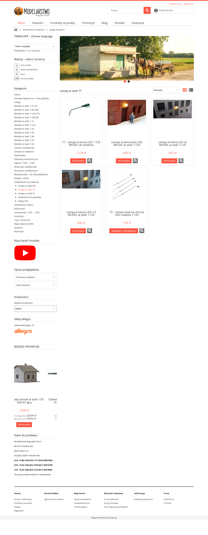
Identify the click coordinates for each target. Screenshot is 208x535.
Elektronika (19, 155)
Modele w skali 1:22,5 (25, 125)
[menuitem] (21, 23)
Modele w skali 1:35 (24, 128)
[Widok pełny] (191, 90)
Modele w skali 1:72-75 (25, 106)
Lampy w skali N (26, 193)
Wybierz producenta (23, 303)
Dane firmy (169, 499)
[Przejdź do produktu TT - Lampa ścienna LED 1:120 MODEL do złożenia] (81, 119)
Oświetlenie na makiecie (26, 182)
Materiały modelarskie (25, 166)
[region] (127, 58)
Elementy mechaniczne (26, 159)
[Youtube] (25, 252)
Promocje (19, 231)
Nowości (18, 227)
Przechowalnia (80, 506)
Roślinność (19, 208)
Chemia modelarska (24, 147)
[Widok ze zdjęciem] (185, 90)
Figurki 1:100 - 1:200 (24, 163)
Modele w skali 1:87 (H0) (26, 109)
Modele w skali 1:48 (24, 136)
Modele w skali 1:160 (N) (26, 117)
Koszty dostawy (111, 503)
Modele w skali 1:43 (24, 132)
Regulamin (19, 510)
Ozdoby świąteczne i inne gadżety (31, 98)
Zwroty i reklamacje (23, 499)
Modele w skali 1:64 (24, 144)
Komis (17, 94)
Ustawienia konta (82, 503)
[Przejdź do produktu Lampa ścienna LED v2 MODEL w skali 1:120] (172, 119)
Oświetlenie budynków (29, 197)
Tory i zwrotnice (22, 220)
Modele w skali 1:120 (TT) (27, 113)
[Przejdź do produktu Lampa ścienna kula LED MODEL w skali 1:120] (127, 119)
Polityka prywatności (143, 499)
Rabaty (17, 506)
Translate (36, 50)
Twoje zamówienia (82, 499)
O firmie (167, 503)
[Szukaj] (147, 10)
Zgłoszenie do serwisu (54, 499)
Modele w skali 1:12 (24, 121)
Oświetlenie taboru (24, 204)
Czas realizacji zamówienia (115, 506)
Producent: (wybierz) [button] (25, 277)
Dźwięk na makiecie (24, 151)
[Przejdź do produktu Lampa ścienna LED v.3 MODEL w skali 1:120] (81, 189)
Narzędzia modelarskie (26, 170)
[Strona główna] (31, 11)
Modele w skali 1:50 (24, 140)
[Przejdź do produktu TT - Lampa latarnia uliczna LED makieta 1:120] (127, 189)
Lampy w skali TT (26, 189)
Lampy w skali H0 (26, 185)
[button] (89, 160)
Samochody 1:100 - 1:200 (26, 212)
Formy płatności (111, 499)
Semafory (19, 216)
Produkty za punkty (23, 503)
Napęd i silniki (21, 178)
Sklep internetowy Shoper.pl (104, 517)
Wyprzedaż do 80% (23, 223)
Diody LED (23, 201)
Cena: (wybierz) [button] (23, 285)
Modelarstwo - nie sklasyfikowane (31, 174)
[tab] (125, 81)
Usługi (17, 102)
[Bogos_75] (23, 331)
